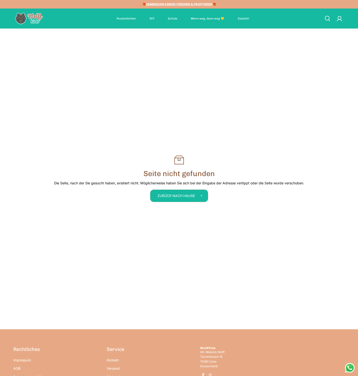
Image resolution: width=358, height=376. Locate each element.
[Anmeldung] (339, 18)
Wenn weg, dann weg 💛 (207, 18)
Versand (113, 368)
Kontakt (113, 360)
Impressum (22, 360)
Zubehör (243, 18)
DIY (152, 18)
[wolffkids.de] (29, 18)
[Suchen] (327, 18)
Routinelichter (126, 18)
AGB (16, 368)
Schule (172, 18)
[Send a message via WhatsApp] (350, 368)
